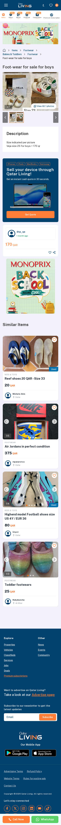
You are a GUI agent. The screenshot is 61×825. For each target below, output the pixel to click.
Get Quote (30, 214)
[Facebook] (7, 808)
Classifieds (9, 655)
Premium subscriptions (15, 676)
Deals (7, 670)
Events (41, 650)
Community (44, 655)
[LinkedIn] (31, 808)
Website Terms (11, 778)
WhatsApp (47, 819)
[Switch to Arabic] (43, 5)
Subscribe (47, 717)
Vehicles (8, 650)
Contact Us (10, 785)
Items (15, 50)
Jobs (6, 665)
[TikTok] (48, 808)
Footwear (28, 50)
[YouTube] (39, 808)
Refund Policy (34, 771)
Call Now (18, 819)
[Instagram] (23, 808)
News (41, 644)
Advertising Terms (13, 771)
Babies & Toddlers (12, 54)
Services (8, 660)
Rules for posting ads (34, 778)
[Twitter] (15, 808)
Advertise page (43, 695)
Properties (9, 644)
